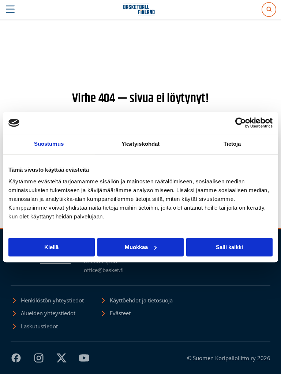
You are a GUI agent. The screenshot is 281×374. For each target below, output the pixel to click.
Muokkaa (136, 247)
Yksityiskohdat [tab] (140, 144)
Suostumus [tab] (49, 144)
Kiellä (51, 247)
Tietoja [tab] (232, 144)
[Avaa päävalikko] (10, 9)
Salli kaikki (229, 247)
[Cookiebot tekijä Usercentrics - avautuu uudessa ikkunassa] (241, 122)
